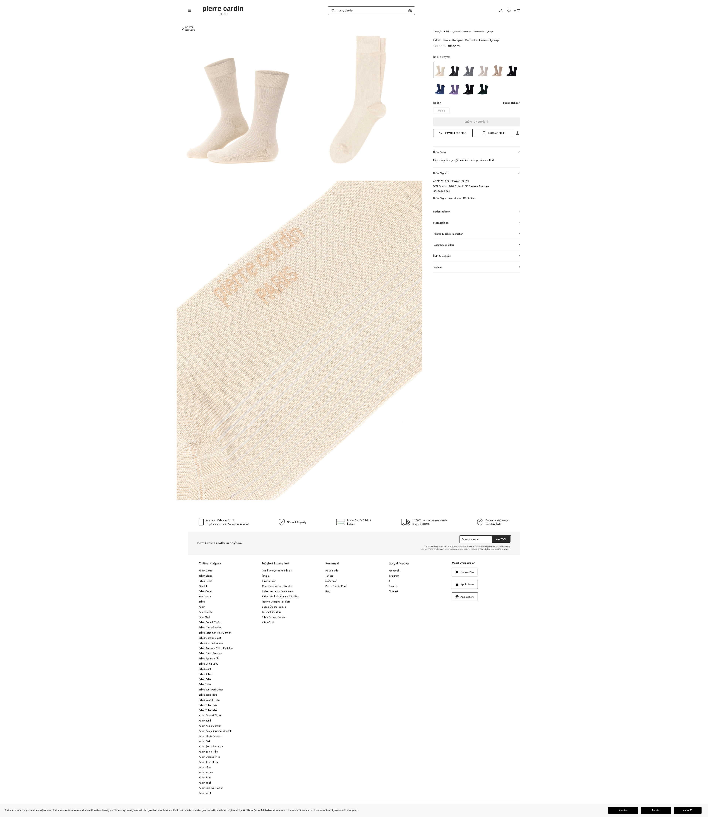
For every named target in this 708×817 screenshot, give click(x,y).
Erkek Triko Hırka (208, 705)
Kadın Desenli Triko (209, 757)
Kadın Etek (204, 741)
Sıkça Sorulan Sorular (274, 617)
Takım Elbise (205, 576)
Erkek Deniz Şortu (208, 663)
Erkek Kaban (205, 674)
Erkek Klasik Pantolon (210, 653)
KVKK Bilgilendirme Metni (488, 549)
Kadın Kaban (206, 772)
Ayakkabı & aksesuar (461, 31)
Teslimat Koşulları (271, 612)
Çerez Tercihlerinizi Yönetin (277, 586)
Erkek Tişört (205, 581)
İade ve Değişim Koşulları (276, 601)
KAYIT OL (501, 539)
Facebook (394, 570)
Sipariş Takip (269, 581)
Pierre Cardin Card (336, 586)
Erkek (446, 31)
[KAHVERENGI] (497, 70)
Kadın (202, 607)
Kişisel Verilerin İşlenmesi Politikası (281, 596)
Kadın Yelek (205, 782)
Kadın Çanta (205, 570)
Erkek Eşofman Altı (209, 658)
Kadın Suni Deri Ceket (211, 788)
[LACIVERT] (511, 70)
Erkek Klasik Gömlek (210, 627)
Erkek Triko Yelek (208, 710)
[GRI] (454, 70)
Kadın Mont (205, 767)
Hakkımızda (331, 570)
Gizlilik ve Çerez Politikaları (277, 570)
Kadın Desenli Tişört (210, 715)
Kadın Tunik (205, 720)
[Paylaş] (517, 133)
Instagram (394, 576)
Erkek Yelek (205, 684)
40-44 (441, 111)
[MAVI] (439, 88)
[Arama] (333, 10)
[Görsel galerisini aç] (238, 101)
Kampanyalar (206, 612)
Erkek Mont (205, 669)
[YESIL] (482, 88)
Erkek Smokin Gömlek (211, 643)
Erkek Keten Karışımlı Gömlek (215, 632)
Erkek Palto (205, 679)
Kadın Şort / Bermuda (211, 746)
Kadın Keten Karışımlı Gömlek (215, 731)
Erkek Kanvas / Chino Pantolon (216, 648)
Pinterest (393, 591)
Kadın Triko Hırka (208, 762)
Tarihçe (329, 576)
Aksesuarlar (478, 31)
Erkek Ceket (205, 591)
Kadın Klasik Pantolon (210, 736)
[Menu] (190, 10)
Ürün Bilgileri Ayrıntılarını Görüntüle (454, 198)
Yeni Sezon (205, 596)
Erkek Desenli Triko (209, 700)
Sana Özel (204, 617)
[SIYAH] (468, 88)
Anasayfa (437, 31)
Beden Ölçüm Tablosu (274, 607)
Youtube (393, 586)
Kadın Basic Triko (208, 751)
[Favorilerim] (509, 10)
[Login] (501, 10)
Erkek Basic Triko (208, 695)
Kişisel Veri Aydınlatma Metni (277, 591)
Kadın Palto (205, 777)
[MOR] (454, 88)
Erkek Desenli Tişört (209, 622)
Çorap (490, 31)
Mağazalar (331, 581)
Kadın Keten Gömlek (210, 726)
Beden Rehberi (511, 103)
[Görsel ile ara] (410, 10)
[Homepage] (223, 10)
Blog (327, 591)
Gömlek (203, 586)
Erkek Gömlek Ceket (210, 638)
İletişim (266, 576)
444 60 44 (268, 622)
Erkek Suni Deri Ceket (211, 689)
